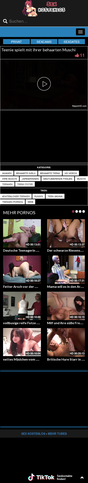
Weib (30, 201)
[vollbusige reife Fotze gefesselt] (22, 306)
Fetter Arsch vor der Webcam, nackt (30, 286)
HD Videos (71, 173)
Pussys (38, 196)
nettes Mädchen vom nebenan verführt (33, 359)
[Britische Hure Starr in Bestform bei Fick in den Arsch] (66, 342)
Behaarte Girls (25, 173)
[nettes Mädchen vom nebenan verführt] (22, 342)
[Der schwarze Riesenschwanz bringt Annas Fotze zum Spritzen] (66, 233)
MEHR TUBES (57, 433)
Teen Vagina (55, 196)
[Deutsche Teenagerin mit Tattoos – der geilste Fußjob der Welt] (22, 233)
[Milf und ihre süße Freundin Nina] (66, 306)
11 (82, 55)
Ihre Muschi (9, 178)
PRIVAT (16, 41)
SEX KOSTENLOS (33, 433)
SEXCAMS (44, 41)
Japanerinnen (30, 178)
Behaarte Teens (50, 173)
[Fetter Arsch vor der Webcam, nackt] (22, 270)
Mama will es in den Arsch (66, 286)
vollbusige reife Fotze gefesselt (27, 323)
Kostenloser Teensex (16, 196)
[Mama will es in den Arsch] (66, 270)
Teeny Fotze (25, 184)
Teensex (7, 184)
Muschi (81, 178)
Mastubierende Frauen (57, 178)
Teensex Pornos (12, 201)
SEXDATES (72, 41)
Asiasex (6, 173)
